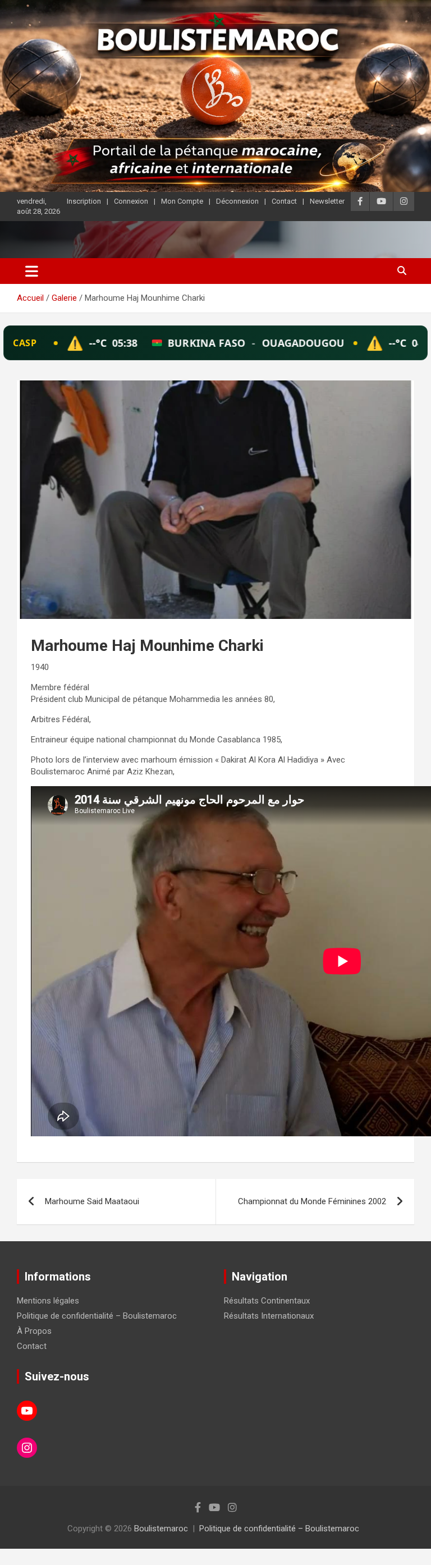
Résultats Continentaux (267, 1301)
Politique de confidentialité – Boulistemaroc (97, 1316)
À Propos (34, 1331)
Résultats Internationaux (269, 1316)
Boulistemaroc (161, 1528)
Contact (284, 201)
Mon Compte (182, 201)
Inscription (84, 201)
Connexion (131, 201)
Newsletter (327, 201)
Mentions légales (48, 1301)
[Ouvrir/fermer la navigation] (32, 271)
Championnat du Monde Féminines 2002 (312, 1201)
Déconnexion (237, 201)
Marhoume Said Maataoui (92, 1201)
